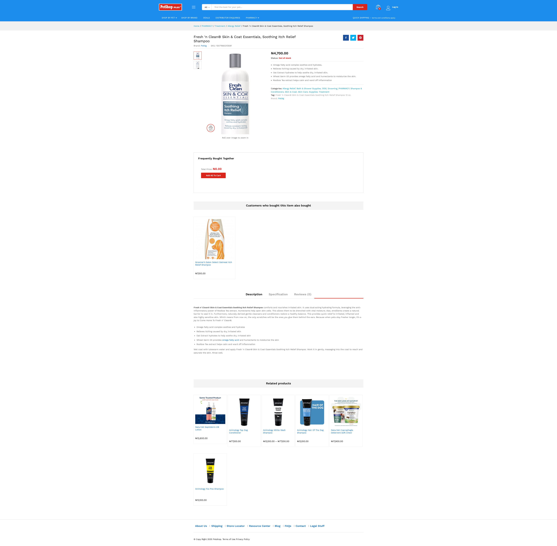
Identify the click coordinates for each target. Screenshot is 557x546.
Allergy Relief (289, 88)
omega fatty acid (230, 340)
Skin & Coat (291, 92)
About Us (201, 525)
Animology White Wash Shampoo (274, 431)
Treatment (324, 92)
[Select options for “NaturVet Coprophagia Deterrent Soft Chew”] (342, 425)
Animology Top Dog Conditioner (238, 431)
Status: (274, 58)
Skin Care (303, 92)
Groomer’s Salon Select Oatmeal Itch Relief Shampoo (213, 263)
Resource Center (259, 525)
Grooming (332, 88)
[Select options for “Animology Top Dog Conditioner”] (240, 425)
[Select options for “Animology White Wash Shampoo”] (274, 425)
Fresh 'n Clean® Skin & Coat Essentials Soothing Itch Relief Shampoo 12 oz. (313, 95)
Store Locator (236, 525)
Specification (278, 294)
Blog (277, 525)
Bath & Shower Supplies (309, 88)
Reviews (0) (302, 294)
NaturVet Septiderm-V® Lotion (207, 428)
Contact (301, 525)
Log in (395, 7)
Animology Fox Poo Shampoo (209, 489)
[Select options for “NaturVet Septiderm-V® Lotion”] (207, 422)
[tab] (254, 295)
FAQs (288, 525)
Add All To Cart (213, 175)
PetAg (204, 46)
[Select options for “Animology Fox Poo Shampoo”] (207, 484)
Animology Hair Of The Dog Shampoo (310, 431)
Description (254, 294)
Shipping (216, 525)
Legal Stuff (317, 525)
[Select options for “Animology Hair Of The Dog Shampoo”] (308, 425)
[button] (211, 257)
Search (360, 7)
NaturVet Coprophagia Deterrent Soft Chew (342, 431)
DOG (324, 88)
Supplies (313, 92)
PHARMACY (344, 88)
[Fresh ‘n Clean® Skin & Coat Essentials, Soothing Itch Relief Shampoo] (346, 38)
